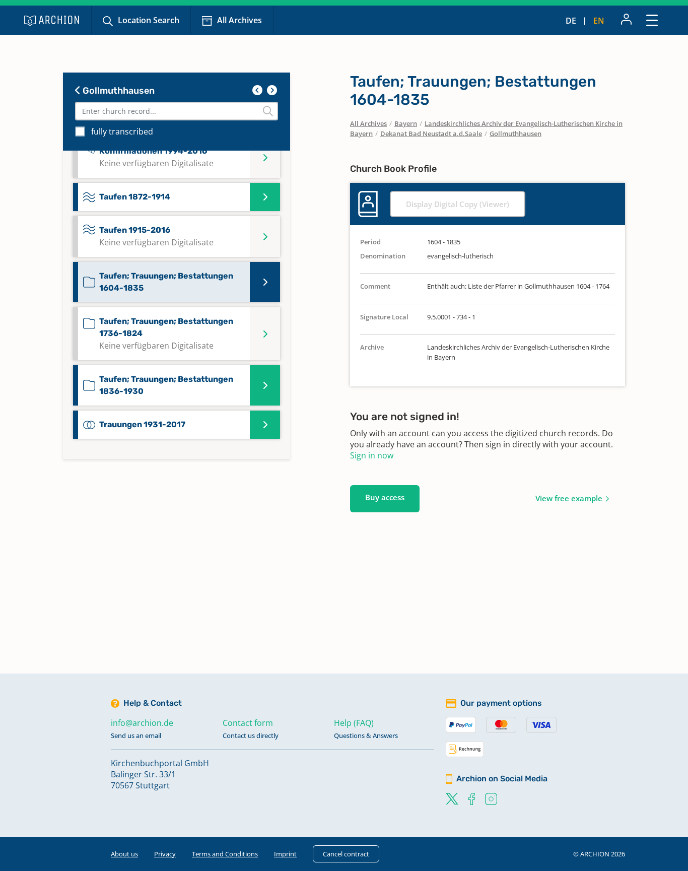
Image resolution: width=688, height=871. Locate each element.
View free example (568, 498)
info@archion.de (142, 722)
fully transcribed (122, 131)
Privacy (165, 853)
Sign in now (371, 455)
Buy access (384, 497)
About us (124, 853)
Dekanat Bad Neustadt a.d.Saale (431, 133)
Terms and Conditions (225, 853)
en (598, 20)
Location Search (148, 20)
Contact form (248, 722)
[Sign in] (626, 20)
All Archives (239, 20)
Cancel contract (346, 853)
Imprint (285, 853)
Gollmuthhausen (118, 90)
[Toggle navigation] (652, 20)
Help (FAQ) (354, 722)
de (571, 20)
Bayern (405, 123)
